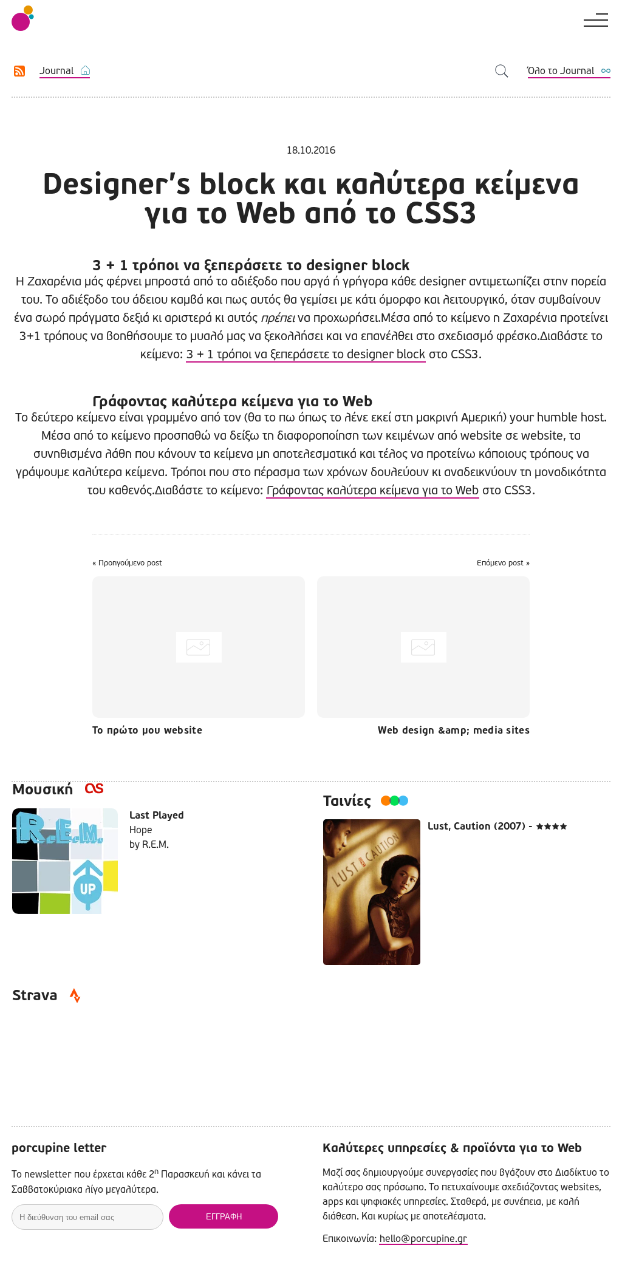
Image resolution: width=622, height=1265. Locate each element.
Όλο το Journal (561, 70)
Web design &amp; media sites (454, 730)
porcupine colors (23, 18)
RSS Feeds (20, 71)
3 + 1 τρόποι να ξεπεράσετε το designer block (305, 354)
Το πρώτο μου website (147, 730)
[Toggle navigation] (595, 17)
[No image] (201, 647)
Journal (56, 70)
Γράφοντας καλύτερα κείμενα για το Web (373, 490)
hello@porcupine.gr (423, 1238)
